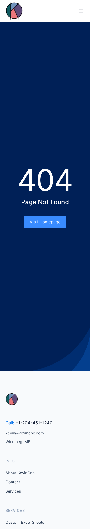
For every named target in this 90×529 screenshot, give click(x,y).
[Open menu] (81, 11)
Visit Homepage (45, 221)
